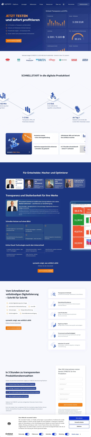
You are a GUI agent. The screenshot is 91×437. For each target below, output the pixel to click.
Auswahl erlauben (79, 422)
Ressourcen (49, 4)
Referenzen (33, 4)
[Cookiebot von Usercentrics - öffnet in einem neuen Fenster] (9, 434)
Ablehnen (79, 426)
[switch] (41, 434)
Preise (41, 4)
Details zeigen (75, 434)
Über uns (58, 4)
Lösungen (24, 4)
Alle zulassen (79, 418)
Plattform (15, 4)
